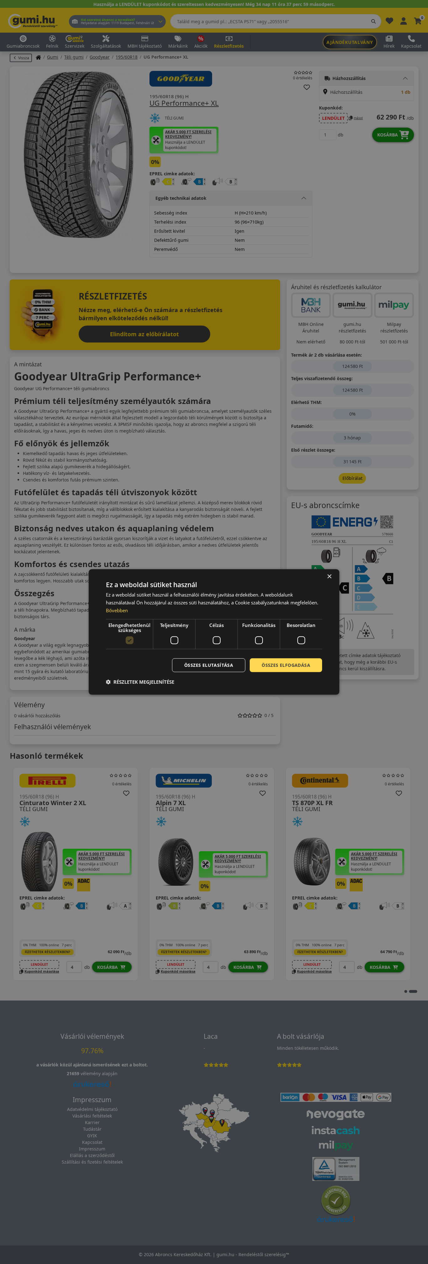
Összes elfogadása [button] (286, 665)
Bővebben (117, 610)
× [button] (329, 576)
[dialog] (214, 632)
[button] (140, 681)
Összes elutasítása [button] (208, 665)
